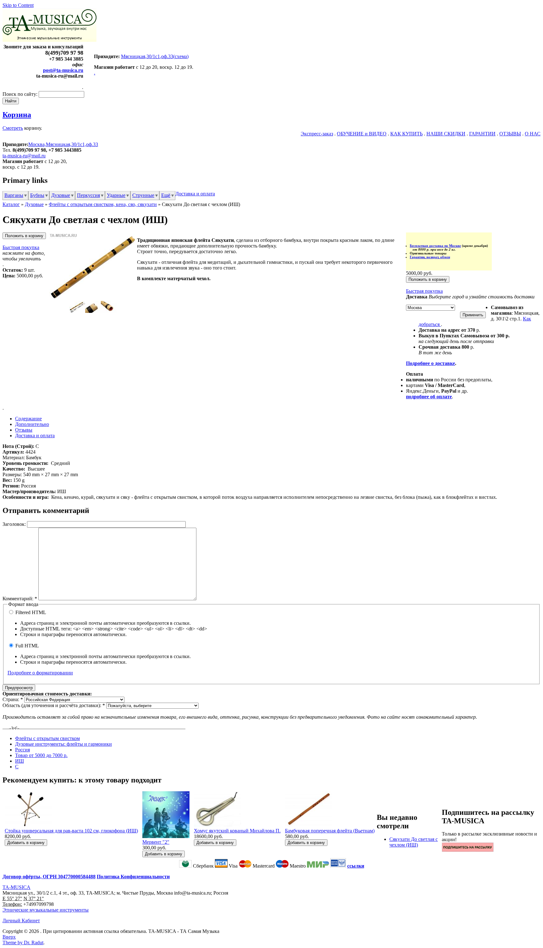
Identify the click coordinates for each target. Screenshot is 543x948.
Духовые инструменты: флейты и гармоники (63, 744)
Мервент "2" (155, 842)
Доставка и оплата (195, 193)
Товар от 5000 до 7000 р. (41, 755)
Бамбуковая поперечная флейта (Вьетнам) (330, 830)
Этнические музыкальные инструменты (46, 910)
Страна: (13, 699)
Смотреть (13, 128)
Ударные (116, 195)
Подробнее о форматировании (40, 672)
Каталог (11, 204)
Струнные (143, 195)
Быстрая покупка (21, 247)
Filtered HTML (30, 612)
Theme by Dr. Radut (23, 942)
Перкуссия (88, 195)
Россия (22, 749)
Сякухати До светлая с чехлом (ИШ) (413, 841)
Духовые (60, 195)
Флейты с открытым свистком (47, 738)
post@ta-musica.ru (63, 70)
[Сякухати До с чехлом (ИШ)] (93, 298)
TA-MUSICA (16, 887)
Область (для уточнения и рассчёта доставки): (54, 705)
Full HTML (26, 645)
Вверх (9, 937)
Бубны (37, 195)
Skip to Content (18, 5)
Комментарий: (20, 598)
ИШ (19, 761)
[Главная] (49, 40)
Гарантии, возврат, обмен (430, 257)
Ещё (165, 195)
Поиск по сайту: (21, 94)
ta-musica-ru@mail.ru (24, 155)
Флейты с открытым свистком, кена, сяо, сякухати (103, 204)
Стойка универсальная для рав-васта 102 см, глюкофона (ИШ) (71, 830)
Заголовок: (15, 524)
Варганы (13, 195)
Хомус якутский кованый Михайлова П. (237, 830)
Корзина (17, 115)
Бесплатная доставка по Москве (435, 246)
